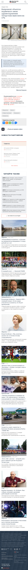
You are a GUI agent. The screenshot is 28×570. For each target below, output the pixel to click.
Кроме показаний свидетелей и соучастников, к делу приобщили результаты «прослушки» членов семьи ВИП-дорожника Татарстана (13, 399)
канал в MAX (7, 99)
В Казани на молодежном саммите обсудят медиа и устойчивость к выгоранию (13, 185)
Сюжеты (7, 143)
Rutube (6, 104)
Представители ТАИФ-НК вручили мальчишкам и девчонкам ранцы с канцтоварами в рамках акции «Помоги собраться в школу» (13, 273)
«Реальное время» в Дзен (14, 129)
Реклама (3, 554)
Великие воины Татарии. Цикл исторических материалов (12, 155)
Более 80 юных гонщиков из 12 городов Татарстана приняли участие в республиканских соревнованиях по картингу (13, 431)
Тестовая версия (5, 565)
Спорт (3, 363)
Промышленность (6, 297)
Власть (12, 110)
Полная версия (5, 564)
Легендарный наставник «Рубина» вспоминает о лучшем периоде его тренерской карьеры (13, 493)
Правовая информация (7, 556)
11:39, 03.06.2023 (5, 21)
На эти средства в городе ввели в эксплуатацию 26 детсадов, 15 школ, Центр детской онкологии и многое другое (13, 243)
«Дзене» (11, 104)
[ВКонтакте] (4, 123)
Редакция (3, 552)
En (17, 552)
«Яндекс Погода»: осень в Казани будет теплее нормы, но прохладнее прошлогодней (13, 179)
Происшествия (5, 393)
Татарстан (5, 116)
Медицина (16, 113)
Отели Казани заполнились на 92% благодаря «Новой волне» (13, 190)
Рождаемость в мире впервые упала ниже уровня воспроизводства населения (13, 206)
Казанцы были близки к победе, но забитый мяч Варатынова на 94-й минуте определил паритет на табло (13, 369)
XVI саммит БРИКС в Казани (11, 148)
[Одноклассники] (7, 123)
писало (22, 78)
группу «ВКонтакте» (14, 98)
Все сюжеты (14, 165)
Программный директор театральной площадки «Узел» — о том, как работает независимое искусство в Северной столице (14, 338)
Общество (4, 7)
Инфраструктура (7, 113)
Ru (15, 552)
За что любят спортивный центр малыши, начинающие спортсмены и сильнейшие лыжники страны (13, 463)
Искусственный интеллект (10, 161)
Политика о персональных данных (7, 559)
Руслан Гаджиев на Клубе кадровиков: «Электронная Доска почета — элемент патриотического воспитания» (14, 201)
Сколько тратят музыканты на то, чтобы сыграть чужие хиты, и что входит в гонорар (14, 524)
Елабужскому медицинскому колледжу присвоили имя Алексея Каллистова (14, 210)
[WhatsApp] (10, 123)
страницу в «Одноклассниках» (12, 100)
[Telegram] (13, 123)
